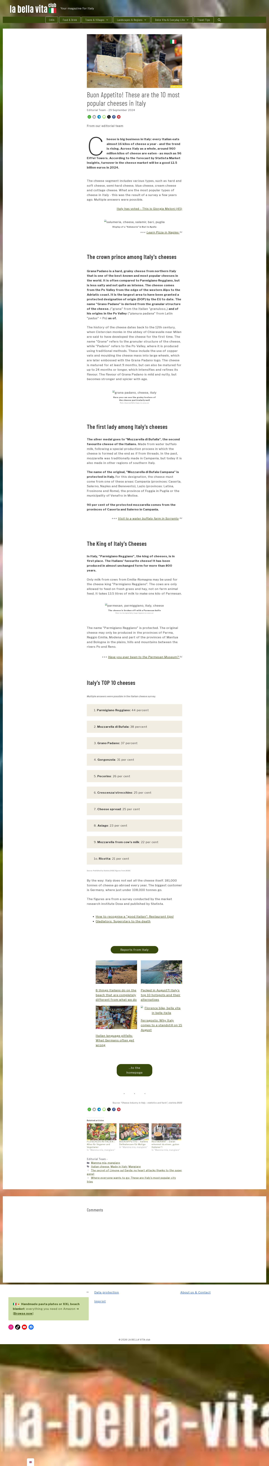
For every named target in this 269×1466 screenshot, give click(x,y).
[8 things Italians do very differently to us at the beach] (116, 972)
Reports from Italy (134, 949)
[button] (89, 117)
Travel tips (203, 19)
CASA (51, 19)
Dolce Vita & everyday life (170, 19)
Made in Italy (119, 1166)
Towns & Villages (94, 19)
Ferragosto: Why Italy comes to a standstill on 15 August (161, 1025)
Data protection (106, 1292)
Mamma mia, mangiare (105, 1162)
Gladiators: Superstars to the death (123, 921)
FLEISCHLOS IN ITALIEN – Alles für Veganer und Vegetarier (101, 1144)
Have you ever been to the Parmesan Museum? (144, 657)
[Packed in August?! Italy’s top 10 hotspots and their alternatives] (161, 972)
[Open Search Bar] (219, 20)
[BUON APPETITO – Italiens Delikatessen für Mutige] (134, 1131)
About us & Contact (195, 1292)
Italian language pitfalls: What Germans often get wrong (115, 1040)
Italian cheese (100, 1166)
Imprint (100, 1301)
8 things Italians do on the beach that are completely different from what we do (116, 995)
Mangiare (134, 1166)
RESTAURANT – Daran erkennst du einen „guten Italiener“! (165, 1144)
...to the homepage (134, 1070)
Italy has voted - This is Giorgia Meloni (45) (149, 208)
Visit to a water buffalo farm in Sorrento (148, 518)
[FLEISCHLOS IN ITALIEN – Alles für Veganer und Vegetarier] (101, 1131)
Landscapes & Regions (129, 19)
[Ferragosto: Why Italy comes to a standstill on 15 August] (161, 1010)
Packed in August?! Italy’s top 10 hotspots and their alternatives (160, 995)
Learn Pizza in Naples (163, 232)
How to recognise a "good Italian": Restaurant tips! (135, 916)
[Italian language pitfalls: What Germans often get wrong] (116, 1018)
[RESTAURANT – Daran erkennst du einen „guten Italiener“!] (166, 1131)
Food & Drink (70, 19)
